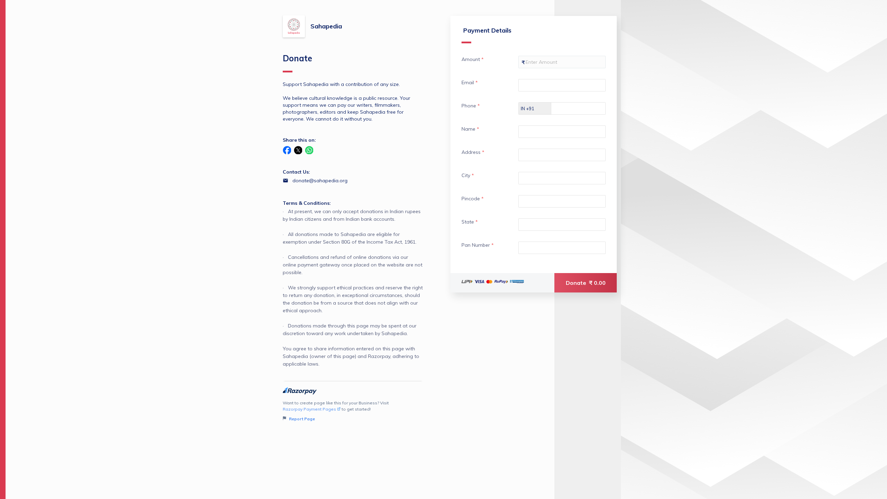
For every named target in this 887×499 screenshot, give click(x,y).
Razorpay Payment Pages (309, 409)
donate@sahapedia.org (320, 180)
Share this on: (299, 140)
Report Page (301, 418)
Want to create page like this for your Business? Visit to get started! (336, 410)
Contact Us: (296, 172)
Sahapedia (326, 26)
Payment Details (487, 30)
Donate (586, 282)
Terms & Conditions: (307, 203)
